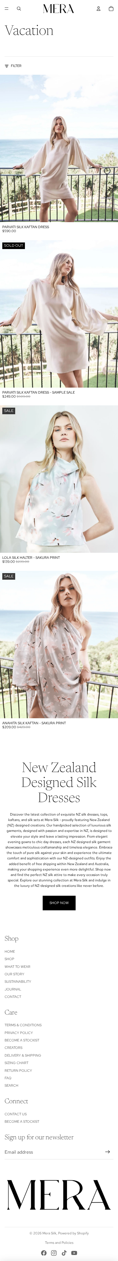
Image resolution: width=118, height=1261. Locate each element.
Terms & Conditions (23, 1025)
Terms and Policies (59, 1242)
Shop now (59, 903)
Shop (9, 959)
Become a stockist (22, 1040)
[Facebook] (43, 1253)
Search (11, 1085)
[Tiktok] (64, 1253)
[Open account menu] (98, 8)
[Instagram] (53, 1253)
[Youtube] (74, 1253)
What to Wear (17, 966)
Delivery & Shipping (23, 1055)
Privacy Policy (19, 1033)
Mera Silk (49, 1233)
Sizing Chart (16, 1063)
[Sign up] (107, 1152)
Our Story (14, 974)
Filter (16, 66)
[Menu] (6, 8)
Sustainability (18, 981)
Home (10, 951)
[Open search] (19, 8)
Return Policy (18, 1070)
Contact (13, 996)
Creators (13, 1047)
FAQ (8, 1078)
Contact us (16, 1114)
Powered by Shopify (73, 1233)
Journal (13, 989)
